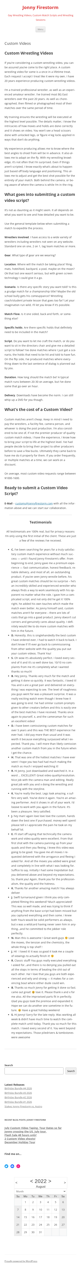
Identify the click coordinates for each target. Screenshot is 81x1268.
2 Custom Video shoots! (20, 1138)
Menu (40, 29)
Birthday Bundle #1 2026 (18, 1102)
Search (9, 1065)
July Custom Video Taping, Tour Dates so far (33, 1128)
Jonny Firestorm (40, 7)
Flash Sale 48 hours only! (21, 1135)
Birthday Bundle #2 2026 (18, 1097)
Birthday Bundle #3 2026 (18, 1093)
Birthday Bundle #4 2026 (18, 1088)
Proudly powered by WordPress (21, 1261)
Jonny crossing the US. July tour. (26, 1131)
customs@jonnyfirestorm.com (34, 503)
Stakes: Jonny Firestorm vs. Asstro (23, 1106)
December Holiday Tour (20, 1142)
